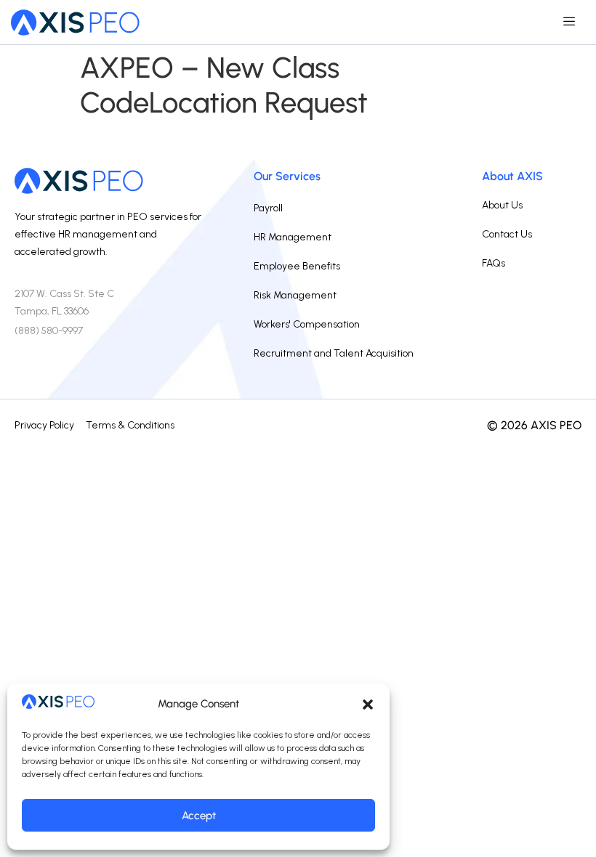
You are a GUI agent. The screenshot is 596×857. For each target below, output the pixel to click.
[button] (368, 704)
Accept (199, 815)
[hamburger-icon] (568, 22)
